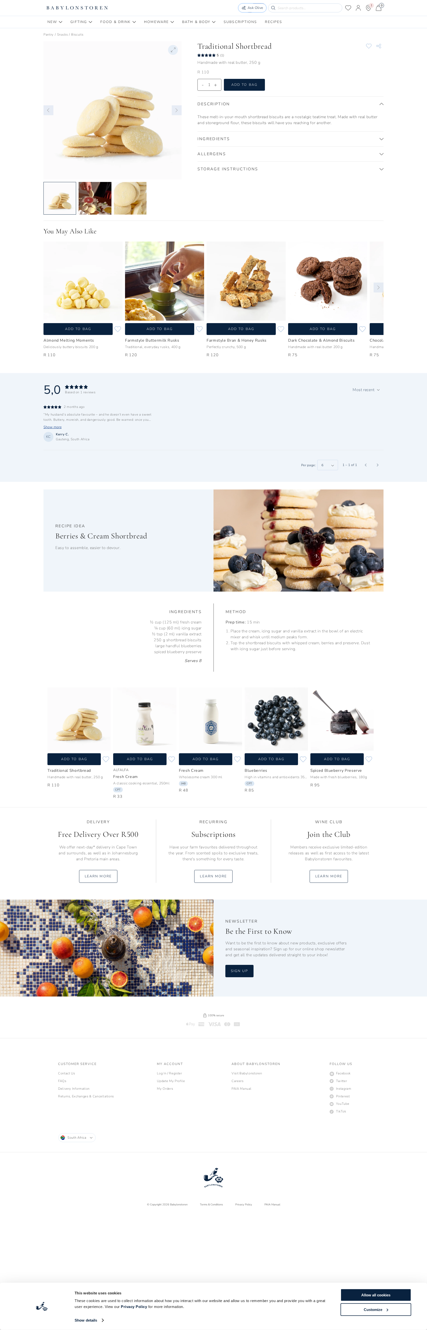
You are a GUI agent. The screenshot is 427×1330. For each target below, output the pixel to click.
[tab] (54, 22)
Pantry (48, 34)
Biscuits (77, 34)
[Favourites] (348, 8)
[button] (48, 110)
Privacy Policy (134, 1307)
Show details (86, 1320)
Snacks (62, 34)
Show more (52, 427)
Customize (373, 1309)
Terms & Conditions (211, 1204)
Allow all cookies (375, 1295)
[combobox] (366, 390)
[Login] (358, 8)
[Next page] (378, 465)
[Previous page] (366, 465)
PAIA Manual (272, 1204)
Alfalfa (120, 770)
